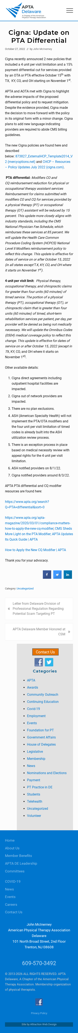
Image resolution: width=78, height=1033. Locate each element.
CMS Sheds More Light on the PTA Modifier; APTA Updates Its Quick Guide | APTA (39, 534)
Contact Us (45, 652)
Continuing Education (43, 702)
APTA (31, 680)
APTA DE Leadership (21, 864)
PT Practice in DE (39, 787)
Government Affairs (41, 737)
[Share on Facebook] (47, 578)
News (31, 766)
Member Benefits (18, 856)
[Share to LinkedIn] (68, 578)
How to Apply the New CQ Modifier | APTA (35, 550)
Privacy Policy (39, 1013)
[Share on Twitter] (57, 578)
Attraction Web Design (43, 1024)
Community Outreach (42, 695)
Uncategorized (25, 588)
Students (33, 794)
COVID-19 (13, 882)
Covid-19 (33, 709)
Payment (33, 780)
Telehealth (34, 801)
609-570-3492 (39, 963)
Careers (11, 905)
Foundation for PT (40, 730)
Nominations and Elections (47, 773)
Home (10, 840)
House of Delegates (41, 744)
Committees (15, 871)
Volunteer (34, 816)
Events (32, 723)
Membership (36, 759)
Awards (32, 687)
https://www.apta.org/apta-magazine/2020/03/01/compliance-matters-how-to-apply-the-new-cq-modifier (37, 523)
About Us (12, 848)
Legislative (35, 752)
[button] (69, 10)
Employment (36, 716)
